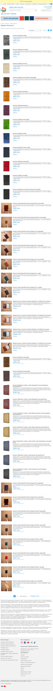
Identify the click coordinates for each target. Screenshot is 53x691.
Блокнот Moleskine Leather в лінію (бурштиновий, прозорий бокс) (31, 427)
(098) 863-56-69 (16, 7)
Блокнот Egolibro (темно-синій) (21, 147)
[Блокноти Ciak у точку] (26, 19)
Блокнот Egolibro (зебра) (19, 35)
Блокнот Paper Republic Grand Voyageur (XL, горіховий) (28, 245)
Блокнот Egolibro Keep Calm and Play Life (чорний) (26, 189)
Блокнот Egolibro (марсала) (20, 105)
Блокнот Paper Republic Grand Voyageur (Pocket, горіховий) (29, 525)
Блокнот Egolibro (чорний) (20, 175)
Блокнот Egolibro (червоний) (21, 161)
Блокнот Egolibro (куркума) (20, 91)
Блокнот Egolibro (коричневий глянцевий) (24, 77)
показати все (34, 596)
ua (51, 3)
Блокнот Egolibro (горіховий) (21, 357)
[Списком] (51, 30)
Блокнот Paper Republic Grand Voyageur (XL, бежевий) (27, 581)
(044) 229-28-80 (30, 680)
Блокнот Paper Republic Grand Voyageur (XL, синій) (27, 273)
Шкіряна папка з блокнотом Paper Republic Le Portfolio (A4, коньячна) (32, 315)
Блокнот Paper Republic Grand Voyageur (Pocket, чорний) (28, 567)
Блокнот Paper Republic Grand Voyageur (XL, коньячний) (28, 259)
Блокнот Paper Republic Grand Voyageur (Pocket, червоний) (29, 553)
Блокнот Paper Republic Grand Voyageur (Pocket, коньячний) (29, 217)
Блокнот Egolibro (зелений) (20, 49)
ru (49, 3)
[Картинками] (48, 30)
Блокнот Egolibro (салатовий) (21, 119)
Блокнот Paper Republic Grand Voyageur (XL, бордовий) (28, 231)
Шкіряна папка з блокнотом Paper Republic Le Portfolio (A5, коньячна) (32, 343)
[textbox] (22, 10)
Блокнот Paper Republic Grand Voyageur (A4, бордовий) (28, 483)
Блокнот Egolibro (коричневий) (21, 371)
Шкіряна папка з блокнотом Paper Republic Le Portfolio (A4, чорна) (31, 329)
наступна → (24, 596)
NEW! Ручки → (26, 1)
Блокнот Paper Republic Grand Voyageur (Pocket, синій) (28, 539)
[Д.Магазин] (3, 9)
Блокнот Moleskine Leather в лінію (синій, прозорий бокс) (28, 455)
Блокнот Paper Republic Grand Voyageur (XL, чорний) (27, 287)
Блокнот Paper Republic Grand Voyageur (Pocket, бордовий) (29, 511)
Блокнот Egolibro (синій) (19, 133)
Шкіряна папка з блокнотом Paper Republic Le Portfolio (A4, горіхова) (31, 301)
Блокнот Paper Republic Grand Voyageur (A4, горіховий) (28, 497)
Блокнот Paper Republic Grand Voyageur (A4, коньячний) (28, 203)
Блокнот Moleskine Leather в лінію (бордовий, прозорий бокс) (30, 399)
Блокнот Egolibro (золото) (20, 63)
